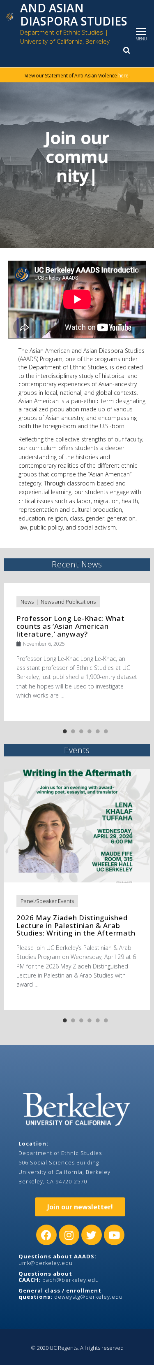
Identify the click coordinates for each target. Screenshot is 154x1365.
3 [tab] (81, 731)
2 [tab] (73, 731)
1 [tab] (65, 731)
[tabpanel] (77, 652)
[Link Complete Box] (77, 652)
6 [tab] (106, 731)
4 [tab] (89, 731)
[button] (80, 1206)
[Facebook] (46, 1235)
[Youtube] (114, 1235)
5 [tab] (98, 731)
